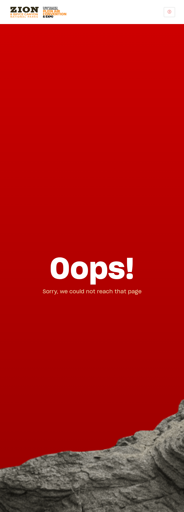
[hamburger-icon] (169, 12)
